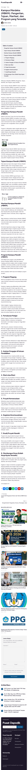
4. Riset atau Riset (8, 65)
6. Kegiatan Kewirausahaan (11, 69)
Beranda (17, 738)
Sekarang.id (5, 759)
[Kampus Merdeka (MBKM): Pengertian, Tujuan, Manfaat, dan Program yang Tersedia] (14, 41)
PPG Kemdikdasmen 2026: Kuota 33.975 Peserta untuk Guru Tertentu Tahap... (14, 609)
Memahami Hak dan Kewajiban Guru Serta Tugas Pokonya (16, 144)
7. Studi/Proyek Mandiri (10, 72)
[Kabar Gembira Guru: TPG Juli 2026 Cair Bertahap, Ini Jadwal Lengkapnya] (14, 523)
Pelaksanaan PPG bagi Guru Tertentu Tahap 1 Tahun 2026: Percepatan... (14, 630)
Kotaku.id (5, 756)
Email (16, 664)
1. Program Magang (9, 57)
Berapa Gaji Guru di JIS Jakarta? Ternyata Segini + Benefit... (13, 546)
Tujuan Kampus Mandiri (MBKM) (12, 50)
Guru (4, 29)
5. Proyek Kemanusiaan (10, 67)
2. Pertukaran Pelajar (9, 60)
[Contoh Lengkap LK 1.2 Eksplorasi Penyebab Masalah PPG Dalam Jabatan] (4, 200)
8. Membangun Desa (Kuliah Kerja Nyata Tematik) (14, 75)
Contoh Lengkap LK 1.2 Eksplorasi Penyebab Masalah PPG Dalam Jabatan (16, 198)
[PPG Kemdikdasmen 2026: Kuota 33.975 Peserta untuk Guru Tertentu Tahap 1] (14, 607)
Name (5, 664)
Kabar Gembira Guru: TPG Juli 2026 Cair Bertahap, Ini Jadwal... (11, 525)
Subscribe (20, 727)
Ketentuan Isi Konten (19, 744)
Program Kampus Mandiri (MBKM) (12, 55)
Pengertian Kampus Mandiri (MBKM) (13, 48)
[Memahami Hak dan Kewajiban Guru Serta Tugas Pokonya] (4, 146)
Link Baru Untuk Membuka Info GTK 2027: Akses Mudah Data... (13, 567)
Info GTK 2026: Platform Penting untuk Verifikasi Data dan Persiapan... (13, 588)
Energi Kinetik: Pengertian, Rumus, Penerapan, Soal (14, 502)
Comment (5, 645)
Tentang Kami (18, 741)
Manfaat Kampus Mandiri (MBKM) (12, 53)
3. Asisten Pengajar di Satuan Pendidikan (14, 62)
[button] (22, 488)
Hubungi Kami (18, 747)
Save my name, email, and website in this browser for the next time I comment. (14, 671)
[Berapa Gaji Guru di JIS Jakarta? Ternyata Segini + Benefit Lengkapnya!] (14, 544)
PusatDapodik (6, 2)
